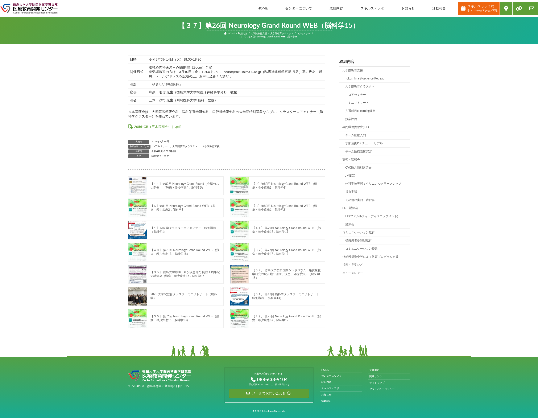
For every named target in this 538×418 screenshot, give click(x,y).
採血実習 (351, 191)
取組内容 (326, 382)
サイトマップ (377, 382)
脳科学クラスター (161, 156)
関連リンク (375, 376)
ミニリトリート (358, 102)
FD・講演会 (350, 208)
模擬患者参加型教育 (358, 240)
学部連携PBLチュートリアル (364, 143)
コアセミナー (160, 146)
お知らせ (326, 394)
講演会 (349, 224)
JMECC (350, 175)
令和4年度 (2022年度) (163, 151)
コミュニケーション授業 (361, 248)
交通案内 (374, 370)
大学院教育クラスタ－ (185, 146)
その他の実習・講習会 (360, 199)
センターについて (331, 375)
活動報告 (326, 401)
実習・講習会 (351, 159)
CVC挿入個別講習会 (358, 167)
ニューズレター (352, 273)
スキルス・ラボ (330, 388)
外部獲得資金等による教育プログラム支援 (370, 256)
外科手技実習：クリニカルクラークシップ (373, 183)
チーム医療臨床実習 (358, 151)
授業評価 (351, 119)
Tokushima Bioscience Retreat (364, 78)
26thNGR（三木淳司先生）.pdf (157, 126)
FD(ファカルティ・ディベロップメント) (371, 216)
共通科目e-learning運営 (360, 111)
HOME (325, 370)
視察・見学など (352, 264)
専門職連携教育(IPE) (355, 127)
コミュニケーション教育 (358, 232)
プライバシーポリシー (382, 389)
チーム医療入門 (355, 135)
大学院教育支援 (211, 146)
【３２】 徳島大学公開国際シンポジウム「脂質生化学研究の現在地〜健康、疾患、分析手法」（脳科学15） (286, 274)
